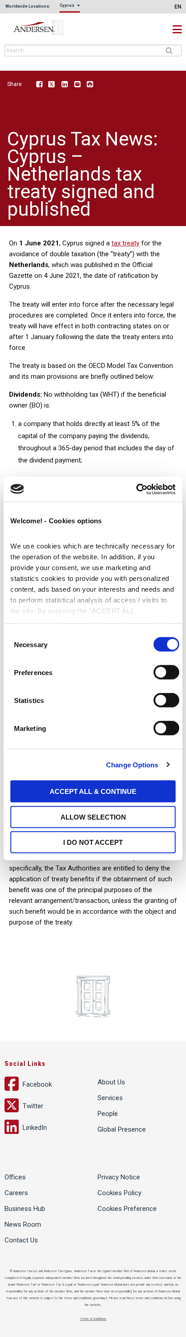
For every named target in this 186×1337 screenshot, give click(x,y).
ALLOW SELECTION (93, 816)
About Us (111, 1082)
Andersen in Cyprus (50, 28)
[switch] (166, 672)
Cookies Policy (119, 1193)
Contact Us (21, 1240)
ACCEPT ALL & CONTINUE (93, 791)
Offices (15, 1177)
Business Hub (25, 1209)
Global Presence (122, 1129)
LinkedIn (64, 84)
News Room (23, 1224)
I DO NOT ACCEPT (93, 842)
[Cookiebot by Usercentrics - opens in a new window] (136, 489)
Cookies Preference (127, 1209)
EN (177, 7)
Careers (16, 1193)
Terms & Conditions (93, 1319)
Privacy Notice (119, 1177)
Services (110, 1098)
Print (89, 84)
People (108, 1114)
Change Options (132, 764)
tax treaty (126, 243)
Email (77, 84)
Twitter (52, 84)
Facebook (39, 84)
